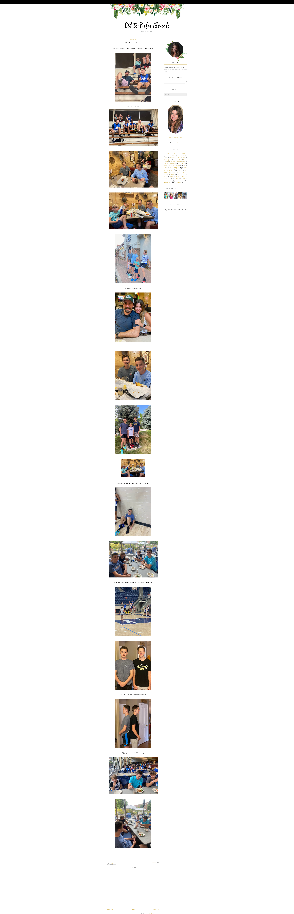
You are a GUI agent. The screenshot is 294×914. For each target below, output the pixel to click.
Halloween (173, 163)
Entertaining (173, 157)
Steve (182, 176)
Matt (177, 169)
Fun (167, 161)
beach (165, 153)
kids (184, 165)
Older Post (156, 909)
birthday (170, 153)
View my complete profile (175, 137)
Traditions (180, 180)
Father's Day (178, 159)
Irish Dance (171, 165)
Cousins (113, 863)
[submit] (186, 82)
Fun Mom (173, 161)
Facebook (127, 857)
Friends (185, 159)
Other (142, 857)
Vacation (167, 182)
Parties (172, 174)
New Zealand (172, 172)
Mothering (180, 170)
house (165, 165)
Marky (116, 863)
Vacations (178, 182)
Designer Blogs (151, 913)
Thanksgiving (167, 180)
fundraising (179, 161)
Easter (165, 157)
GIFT (184, 161)
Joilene (175, 135)
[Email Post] (158, 862)
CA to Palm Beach (147, 26)
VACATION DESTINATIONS (156, 2)
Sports (171, 176)
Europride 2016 (181, 157)
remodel (179, 174)
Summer (176, 178)
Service (166, 176)
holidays (181, 163)
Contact (141, 2)
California (176, 153)
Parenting (179, 172)
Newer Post (110, 909)
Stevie (166, 178)
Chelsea (184, 153)
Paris (167, 174)
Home (133, 909)
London (165, 167)
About (131, 2)
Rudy (184, 174)
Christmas (172, 156)
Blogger (179, 142)
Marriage (172, 169)
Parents (185, 172)
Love (171, 167)
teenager (183, 178)
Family (166, 159)
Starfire (177, 176)
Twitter (133, 857)
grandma (166, 163)
